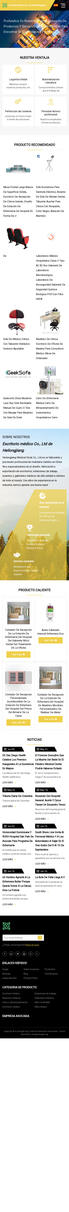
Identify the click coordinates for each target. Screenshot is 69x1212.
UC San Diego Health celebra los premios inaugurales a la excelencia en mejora (18, 762)
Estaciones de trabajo (45, 993)
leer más (17, 654)
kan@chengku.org (40, 1034)
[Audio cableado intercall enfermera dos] (50, 613)
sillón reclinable (42, 1002)
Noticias (6, 973)
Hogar (5, 969)
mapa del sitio (9, 978)
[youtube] (24, 953)
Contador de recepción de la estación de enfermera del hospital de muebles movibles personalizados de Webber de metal (50, 703)
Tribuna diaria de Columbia (17, 796)
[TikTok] (36, 953)
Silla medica (40, 1006)
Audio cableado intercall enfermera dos (50, 632)
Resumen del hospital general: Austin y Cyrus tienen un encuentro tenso (50, 800)
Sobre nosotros (31, 969)
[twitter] (17, 953)
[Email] (40, 937)
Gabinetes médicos (44, 998)
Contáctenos (51, 973)
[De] (18, 237)
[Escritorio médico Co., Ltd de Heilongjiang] (18, 926)
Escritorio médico (11, 993)
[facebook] (4, 953)
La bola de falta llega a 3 (50, 877)
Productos (50, 969)
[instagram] (30, 953)
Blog (26, 973)
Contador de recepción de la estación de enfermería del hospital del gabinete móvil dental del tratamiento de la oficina (18, 638)
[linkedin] (11, 953)
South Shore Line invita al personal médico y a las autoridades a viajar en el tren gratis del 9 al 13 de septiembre (49, 841)
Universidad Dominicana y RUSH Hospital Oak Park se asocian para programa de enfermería (18, 839)
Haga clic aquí (32, 945)
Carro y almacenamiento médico (14, 1003)
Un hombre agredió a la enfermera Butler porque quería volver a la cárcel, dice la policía (16, 884)
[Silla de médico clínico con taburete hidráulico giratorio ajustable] (18, 320)
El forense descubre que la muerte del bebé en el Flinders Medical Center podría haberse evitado (49, 762)
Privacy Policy (30, 978)
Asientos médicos (11, 998)
